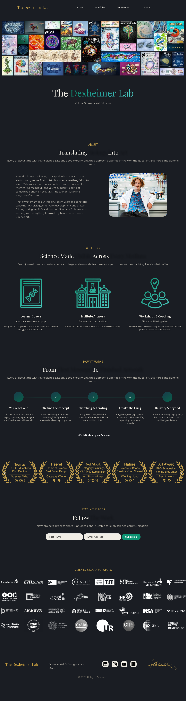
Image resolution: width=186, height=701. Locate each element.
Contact (145, 7)
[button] (5, 473)
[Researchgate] (133, 664)
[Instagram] (115, 664)
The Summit (122, 7)
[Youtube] (124, 664)
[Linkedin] (105, 664)
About (80, 7)
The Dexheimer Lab (32, 7)
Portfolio (100, 7)
